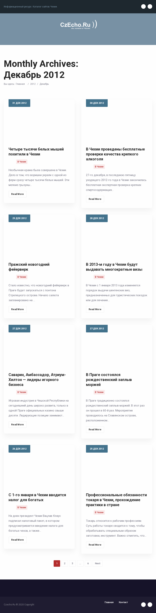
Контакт (123, 602)
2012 (33, 84)
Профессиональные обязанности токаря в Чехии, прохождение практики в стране (116, 500)
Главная (20, 84)
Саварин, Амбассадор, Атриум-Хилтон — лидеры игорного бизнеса (37, 379)
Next (97, 563)
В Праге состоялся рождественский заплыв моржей (109, 379)
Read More (17, 194)
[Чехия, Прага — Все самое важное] (78, 25)
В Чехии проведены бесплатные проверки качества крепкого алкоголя (115, 154)
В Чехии (22, 161)
